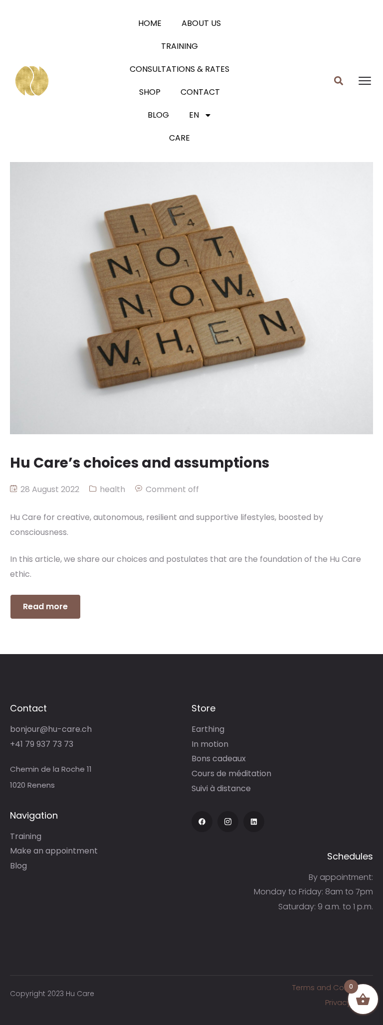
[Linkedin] (253, 821)
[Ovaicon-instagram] (227, 821)
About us (201, 23)
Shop (150, 92)
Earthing (208, 729)
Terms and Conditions (332, 987)
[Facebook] (202, 821)
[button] (338, 81)
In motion (210, 744)
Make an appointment (54, 850)
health (112, 489)
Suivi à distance (221, 788)
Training (179, 46)
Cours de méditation (231, 773)
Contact (200, 92)
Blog (158, 115)
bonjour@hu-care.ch (51, 729)
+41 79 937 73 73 (41, 744)
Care (179, 138)
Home (150, 23)
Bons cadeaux (219, 758)
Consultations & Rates (179, 69)
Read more (45, 606)
